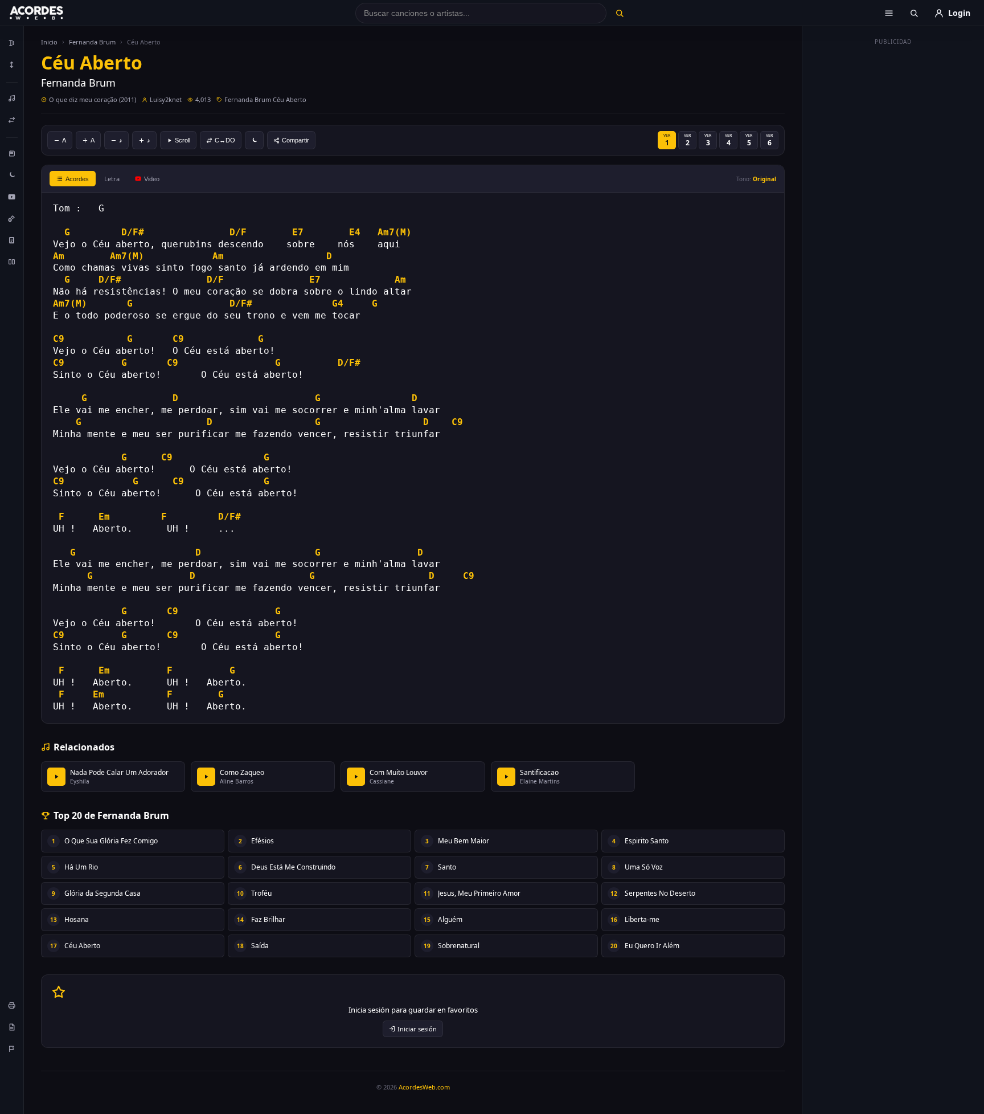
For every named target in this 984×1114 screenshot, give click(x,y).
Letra (112, 178)
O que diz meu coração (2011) (92, 99)
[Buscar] (619, 13)
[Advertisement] (893, 221)
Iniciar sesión (417, 1029)
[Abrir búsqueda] (914, 13)
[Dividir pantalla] (12, 261)
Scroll (182, 140)
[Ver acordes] (12, 240)
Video (151, 179)
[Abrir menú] (889, 13)
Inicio (49, 42)
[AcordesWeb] (50, 13)
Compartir (295, 140)
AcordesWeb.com (424, 1087)
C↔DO (225, 140)
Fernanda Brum (92, 42)
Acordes (77, 179)
